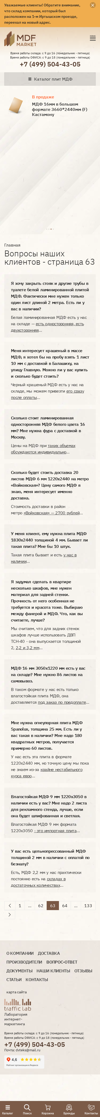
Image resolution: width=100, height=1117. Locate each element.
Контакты (37, 979)
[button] (47, 229)
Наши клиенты (53, 971)
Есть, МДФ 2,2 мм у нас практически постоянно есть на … (46, 879)
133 (88, 905)
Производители (24, 962)
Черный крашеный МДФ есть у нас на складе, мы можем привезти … (47, 391)
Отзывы (83, 971)
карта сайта (16, 992)
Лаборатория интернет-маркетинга (15, 1019)
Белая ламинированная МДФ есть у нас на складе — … (49, 324)
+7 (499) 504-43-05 (50, 64)
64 (64, 905)
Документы (19, 971)
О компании (20, 953)
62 (40, 905)
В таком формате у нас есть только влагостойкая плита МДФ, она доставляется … (50, 696)
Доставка (49, 953)
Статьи (13, 979)
